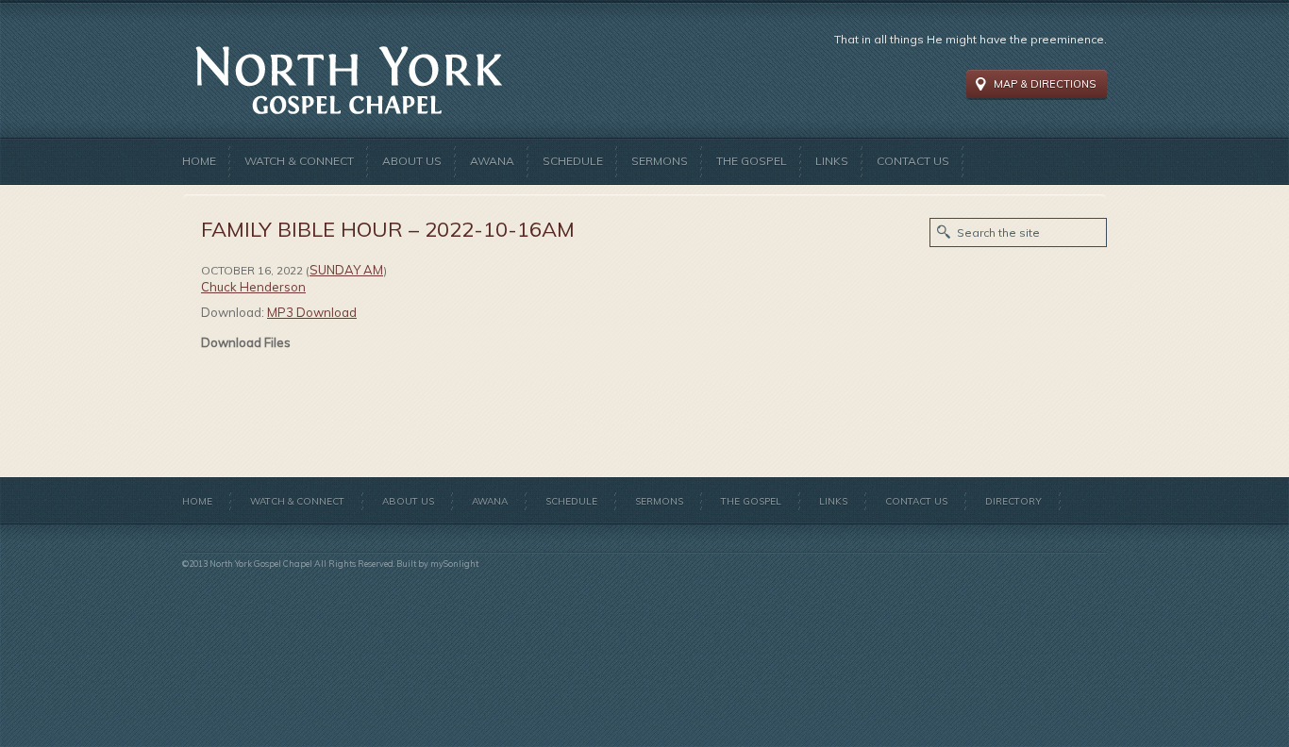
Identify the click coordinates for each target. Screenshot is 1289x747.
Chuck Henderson (253, 286)
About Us (412, 161)
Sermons (659, 161)
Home (199, 161)
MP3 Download (312, 312)
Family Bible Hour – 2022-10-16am (388, 229)
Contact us (913, 161)
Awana (492, 161)
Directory (1013, 501)
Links (831, 161)
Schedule (573, 161)
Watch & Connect (299, 161)
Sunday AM (346, 269)
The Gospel (751, 161)
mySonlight (454, 563)
